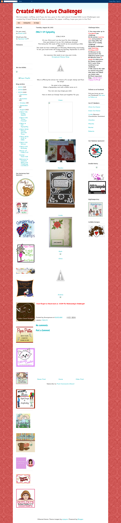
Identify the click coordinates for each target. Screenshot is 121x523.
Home (19, 23)
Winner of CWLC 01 (23, 151)
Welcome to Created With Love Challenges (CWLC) (23, 162)
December (23, 94)
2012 (20, 92)
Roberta (91, 131)
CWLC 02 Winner (23, 143)
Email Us (21, 33)
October (23, 103)
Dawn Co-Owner (94, 110)
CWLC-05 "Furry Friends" (23, 119)
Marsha (91, 123)
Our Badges (36, 23)
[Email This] (68, 318)
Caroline (91, 120)
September (24, 105)
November (23, 98)
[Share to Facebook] (73, 318)
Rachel (90, 127)
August (22, 109)
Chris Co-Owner (94, 107)
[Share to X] (71, 318)
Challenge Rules (27, 23)
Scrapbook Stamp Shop (60, 57)
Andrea (60, 294)
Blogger (80, 519)
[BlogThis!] (69, 318)
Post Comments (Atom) (65, 384)
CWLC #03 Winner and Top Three (23, 131)
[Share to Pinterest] (75, 318)
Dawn (61, 100)
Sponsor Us (22, 39)
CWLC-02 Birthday (23, 147)
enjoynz (65, 519)
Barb (60, 251)
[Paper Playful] (24, 78)
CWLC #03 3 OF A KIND (23, 138)
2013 (20, 89)
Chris (60, 258)
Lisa (60, 137)
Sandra (60, 168)
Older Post (80, 379)
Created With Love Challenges (49, 11)
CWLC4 (44, 320)
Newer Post (41, 379)
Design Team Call (23, 155)
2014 (20, 87)
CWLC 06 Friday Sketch (23, 113)
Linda (61, 215)
